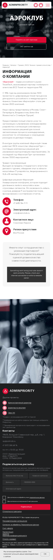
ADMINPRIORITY (18, 5)
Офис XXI (11, 413)
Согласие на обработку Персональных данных (21, 525)
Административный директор (19, 403)
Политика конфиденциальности (15, 536)
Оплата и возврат (9, 539)
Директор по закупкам (17, 408)
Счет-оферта (8, 528)
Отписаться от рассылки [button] (12, 511)
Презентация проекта (8, 533)
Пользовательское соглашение (15, 521)
